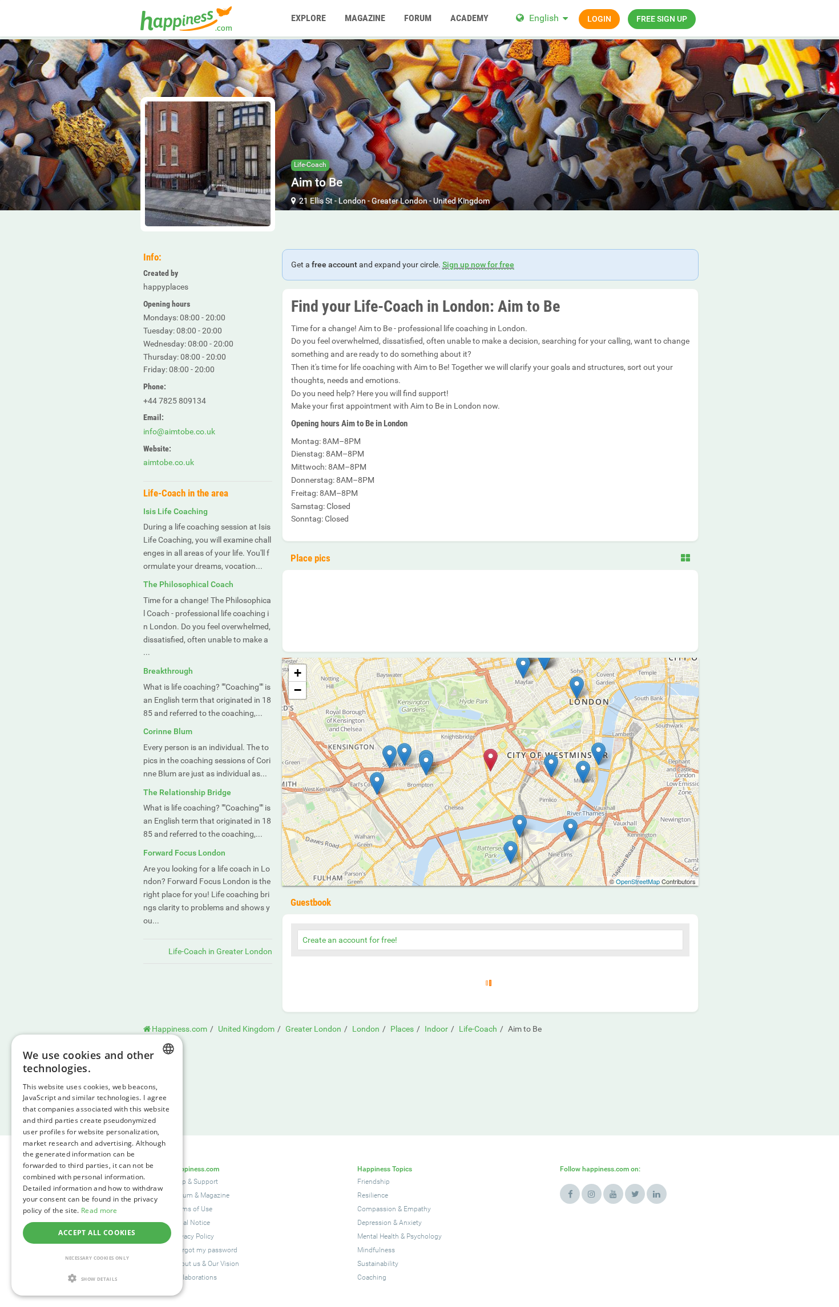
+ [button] (297, 673)
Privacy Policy (193, 1236)
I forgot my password (204, 1250)
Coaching (371, 1277)
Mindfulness (376, 1250)
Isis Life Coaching (175, 511)
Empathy (417, 1209)
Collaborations (194, 1277)
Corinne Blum (167, 731)
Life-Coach (310, 165)
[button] (97, 1278)
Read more (99, 1210)
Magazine (214, 1195)
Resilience (372, 1195)
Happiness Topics (384, 1169)
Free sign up (661, 18)
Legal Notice (191, 1223)
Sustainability (377, 1264)
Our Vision (223, 1264)
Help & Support (195, 1182)
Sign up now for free (478, 264)
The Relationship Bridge (187, 792)
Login (599, 18)
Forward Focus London (184, 852)
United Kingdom (461, 200)
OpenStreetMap (638, 881)
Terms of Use (192, 1209)
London (352, 200)
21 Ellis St (316, 200)
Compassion (376, 1209)
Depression (374, 1223)
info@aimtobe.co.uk (179, 431)
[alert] (97, 1165)
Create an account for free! (349, 939)
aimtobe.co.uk (168, 462)
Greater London (399, 200)
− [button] (297, 690)
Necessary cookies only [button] (97, 1258)
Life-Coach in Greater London (220, 951)
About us (186, 1264)
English (544, 18)
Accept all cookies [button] (96, 1232)
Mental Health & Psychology (399, 1236)
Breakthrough (168, 670)
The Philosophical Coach (188, 584)
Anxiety (410, 1223)
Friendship (373, 1182)
